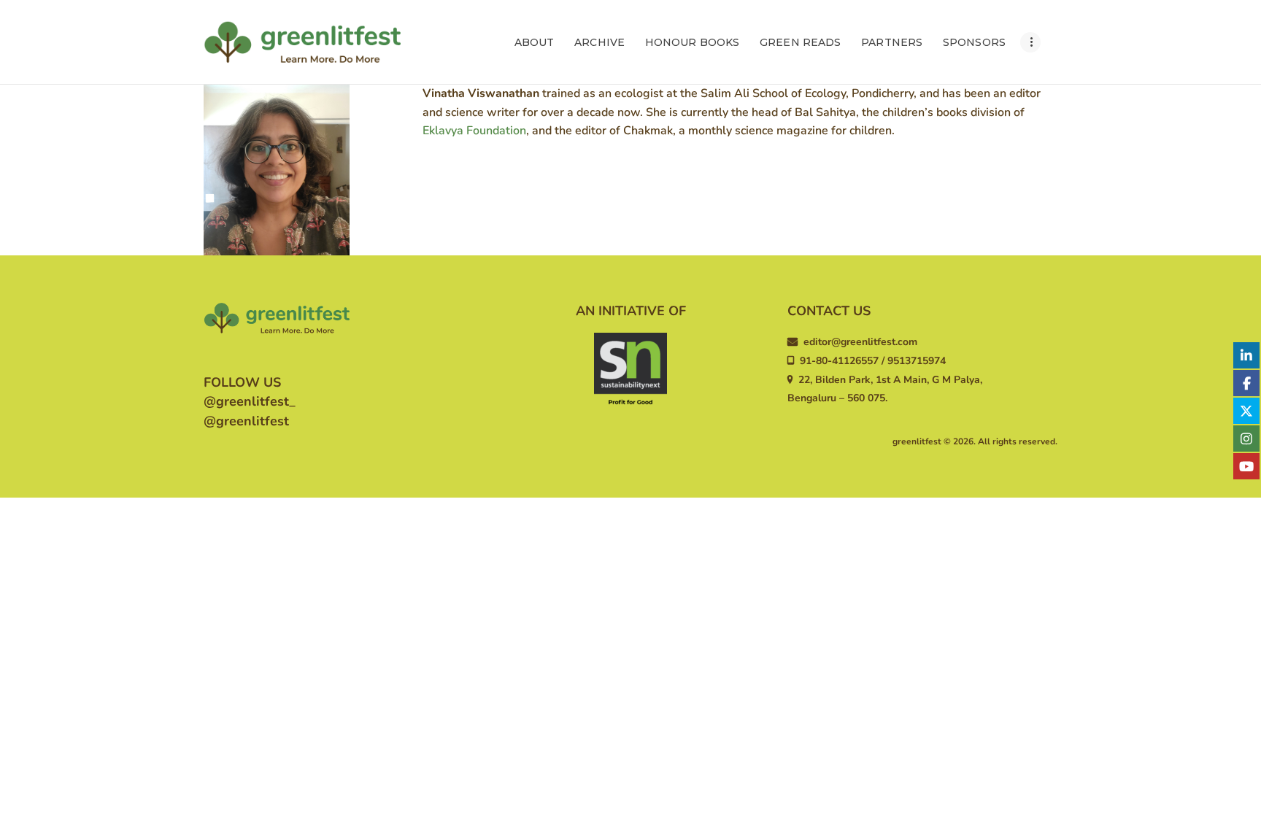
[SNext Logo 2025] (630, 369)
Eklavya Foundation (474, 131)
